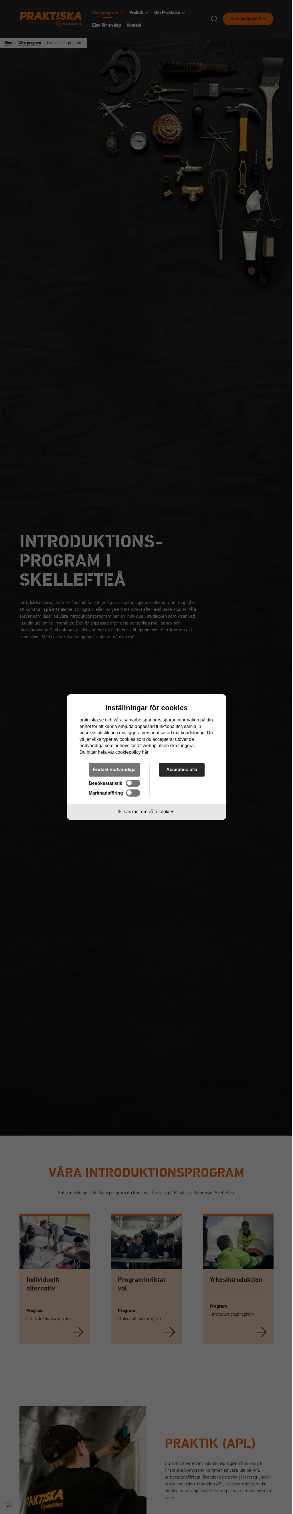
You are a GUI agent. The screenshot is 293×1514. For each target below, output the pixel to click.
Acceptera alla (181, 769)
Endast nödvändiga (114, 769)
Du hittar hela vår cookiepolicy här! (115, 752)
